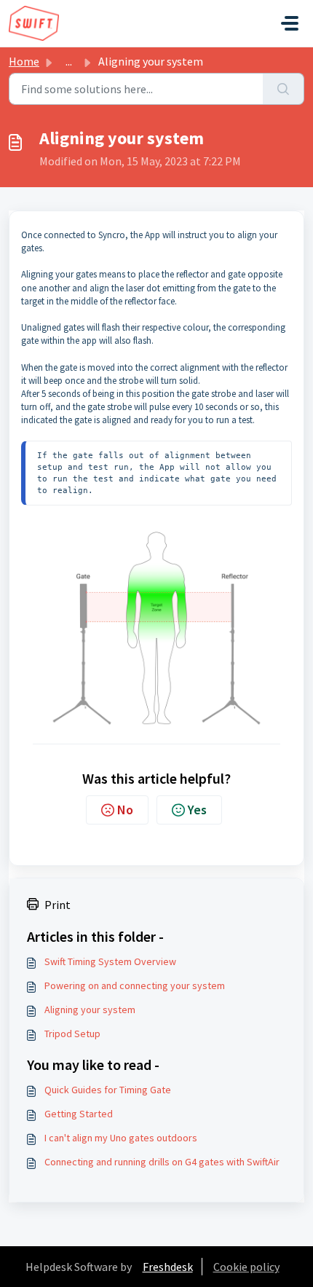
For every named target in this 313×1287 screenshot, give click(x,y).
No (125, 809)
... (69, 61)
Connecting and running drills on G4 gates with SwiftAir (162, 1161)
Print (57, 904)
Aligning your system (89, 1009)
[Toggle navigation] (289, 23)
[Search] (283, 89)
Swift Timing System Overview (110, 961)
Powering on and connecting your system (134, 985)
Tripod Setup (72, 1033)
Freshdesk (168, 1266)
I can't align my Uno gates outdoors (120, 1137)
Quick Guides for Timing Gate (107, 1089)
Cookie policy (246, 1266)
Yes (197, 809)
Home (24, 61)
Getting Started (78, 1113)
